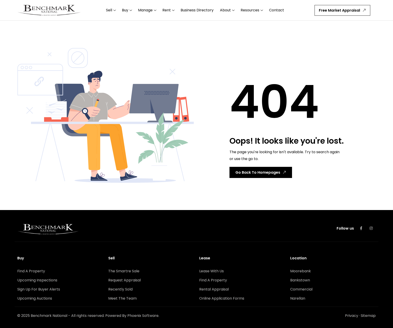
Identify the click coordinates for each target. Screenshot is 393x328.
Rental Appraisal (214, 289)
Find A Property (31, 271)
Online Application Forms (221, 298)
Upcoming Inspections (37, 280)
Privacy (351, 315)
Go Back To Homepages (257, 172)
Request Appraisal (124, 280)
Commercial (301, 289)
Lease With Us (211, 271)
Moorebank (300, 271)
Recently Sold (120, 289)
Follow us (345, 228)
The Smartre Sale (123, 271)
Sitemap (368, 315)
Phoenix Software (143, 315)
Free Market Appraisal (339, 10)
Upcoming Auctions (34, 298)
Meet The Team (122, 298)
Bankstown (300, 280)
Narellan (297, 298)
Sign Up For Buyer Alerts (38, 289)
